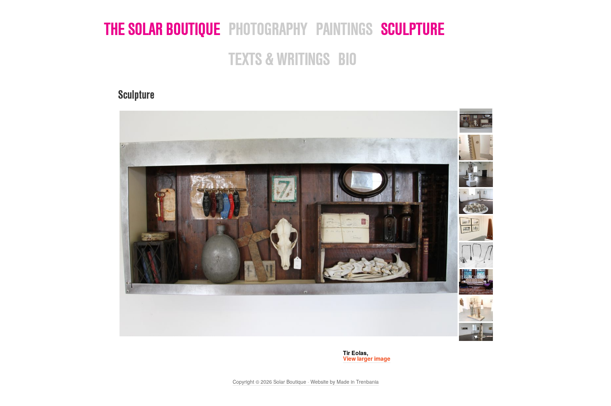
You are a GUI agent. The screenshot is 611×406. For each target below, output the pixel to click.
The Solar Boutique (162, 29)
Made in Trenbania (358, 381)
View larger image (366, 358)
